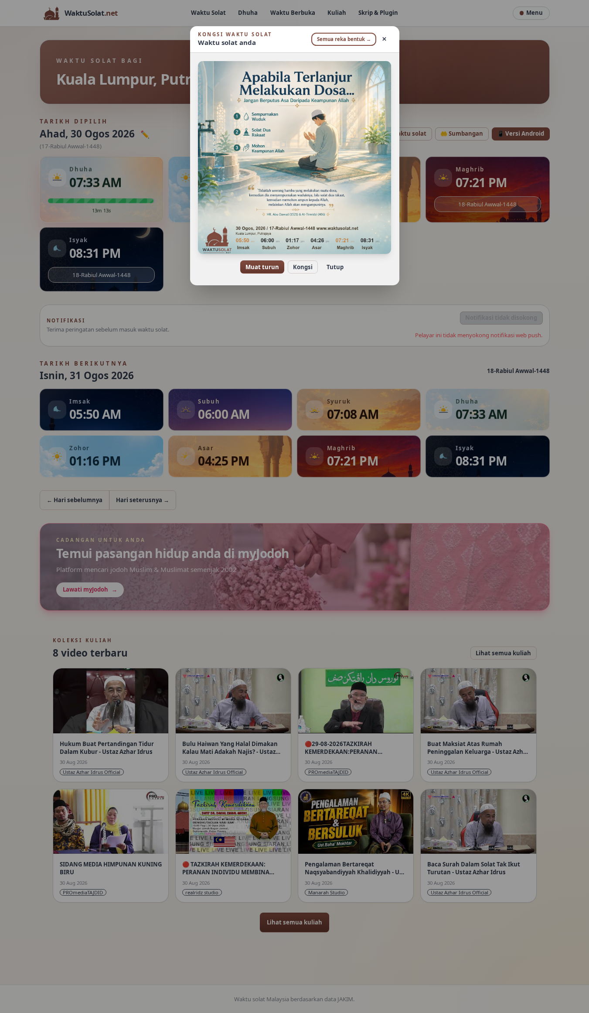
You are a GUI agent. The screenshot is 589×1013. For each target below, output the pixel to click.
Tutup (335, 267)
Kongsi (303, 267)
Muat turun (262, 267)
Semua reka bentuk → (344, 39)
